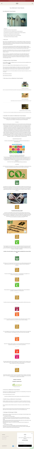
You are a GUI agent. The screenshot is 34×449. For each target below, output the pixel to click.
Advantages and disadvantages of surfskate (10, 36)
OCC (6, 446)
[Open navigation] (1, 3)
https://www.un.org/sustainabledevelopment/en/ (17, 156)
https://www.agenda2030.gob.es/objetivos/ (20, 161)
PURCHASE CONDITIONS (5, 436)
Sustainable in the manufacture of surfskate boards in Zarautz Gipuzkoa (15, 32)
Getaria (20, 55)
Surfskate (5, 60)
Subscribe (25, 445)
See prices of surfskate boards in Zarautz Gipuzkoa (12, 396)
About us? (5, 28)
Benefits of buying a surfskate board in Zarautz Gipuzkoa (12, 35)
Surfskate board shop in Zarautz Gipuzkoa (10, 29)
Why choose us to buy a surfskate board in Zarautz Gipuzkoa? (13, 31)
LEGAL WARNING (4, 437)
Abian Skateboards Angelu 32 (7, 73)
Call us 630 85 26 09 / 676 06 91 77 (25, 396)
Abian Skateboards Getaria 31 (7, 75)
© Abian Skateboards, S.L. (4, 445)
